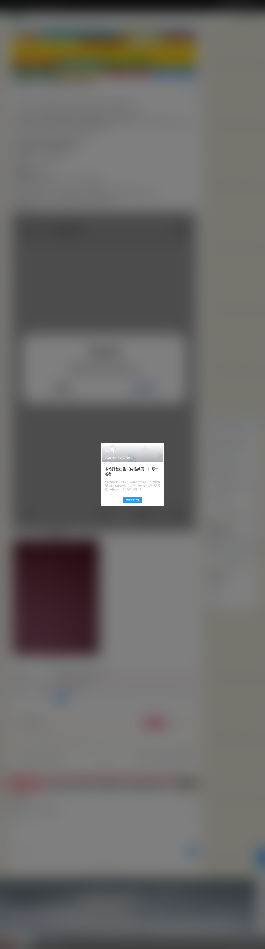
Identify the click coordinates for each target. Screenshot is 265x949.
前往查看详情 (132, 500)
